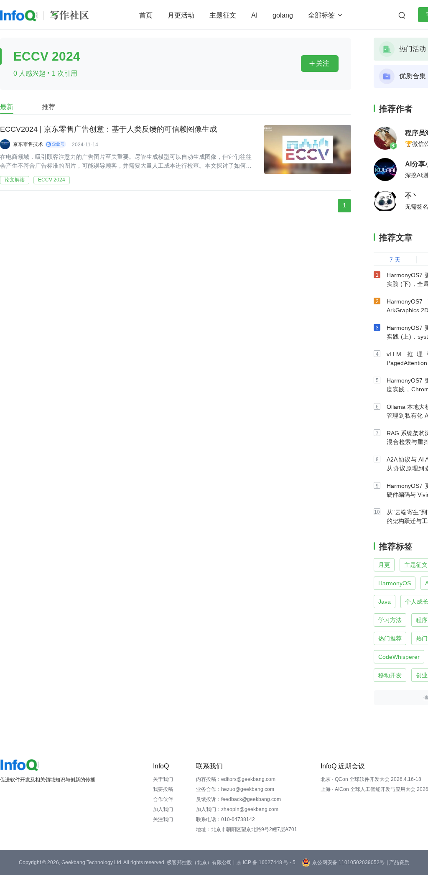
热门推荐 (390, 638)
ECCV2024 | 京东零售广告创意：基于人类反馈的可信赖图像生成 (108, 129)
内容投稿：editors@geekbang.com (235, 779)
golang (283, 15)
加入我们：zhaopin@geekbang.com (237, 809)
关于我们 (163, 779)
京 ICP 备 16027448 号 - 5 (266, 862)
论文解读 (15, 180)
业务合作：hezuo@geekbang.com (235, 789)
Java (384, 601)
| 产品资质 (398, 862)
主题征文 (222, 15)
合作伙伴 (163, 799)
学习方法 (390, 620)
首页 (146, 15)
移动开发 (390, 675)
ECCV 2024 (51, 180)
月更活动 (181, 15)
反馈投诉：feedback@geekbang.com (238, 799)
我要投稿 (163, 789)
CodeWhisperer (399, 656)
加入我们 (163, 809)
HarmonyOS (394, 583)
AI (254, 15)
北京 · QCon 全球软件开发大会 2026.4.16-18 (371, 779)
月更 (384, 564)
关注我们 (163, 819)
